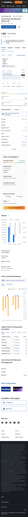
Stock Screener (10, 6)
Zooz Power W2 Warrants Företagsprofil (11, 361)
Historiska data (10, 51)
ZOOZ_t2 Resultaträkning (10, 276)
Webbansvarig (5, 437)
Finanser (17, 47)
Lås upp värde (22, 93)
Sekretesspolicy (5, 502)
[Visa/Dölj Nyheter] (10, 55)
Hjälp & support (19, 437)
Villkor (2, 497)
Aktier (3, 6)
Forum (24, 47)
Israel (25, 375)
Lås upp (17, 339)
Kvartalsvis (9, 284)
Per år (3, 284)
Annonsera (18, 434)
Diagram (10, 47)
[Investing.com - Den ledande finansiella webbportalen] (9, 2)
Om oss (17, 430)
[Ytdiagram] (5, 55)
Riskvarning (4, 507)
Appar (2, 430)
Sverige (18, 6)
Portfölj (3, 434)
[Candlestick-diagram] (3, 55)
